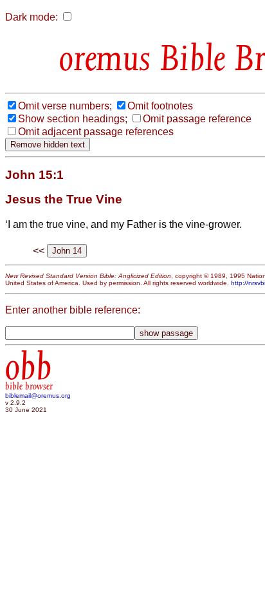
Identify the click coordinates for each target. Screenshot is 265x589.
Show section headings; (72, 118)
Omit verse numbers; (65, 105)
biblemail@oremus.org (38, 395)
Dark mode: (31, 17)
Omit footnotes (160, 105)
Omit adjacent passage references (96, 131)
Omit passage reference (197, 118)
